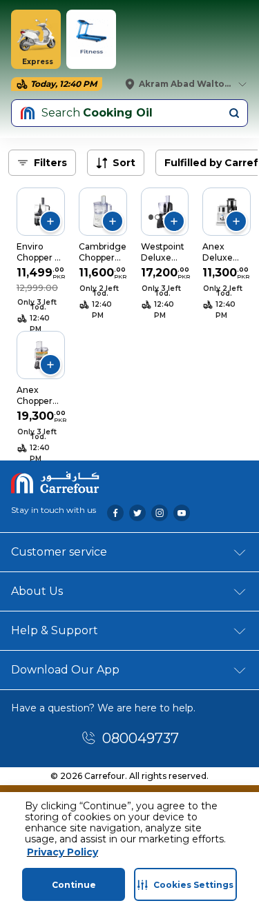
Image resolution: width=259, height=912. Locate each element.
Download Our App (65, 669)
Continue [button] (74, 885)
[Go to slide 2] (157, 217)
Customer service (59, 551)
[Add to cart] (50, 221)
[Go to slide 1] (151, 217)
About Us (37, 591)
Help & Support (54, 630)
